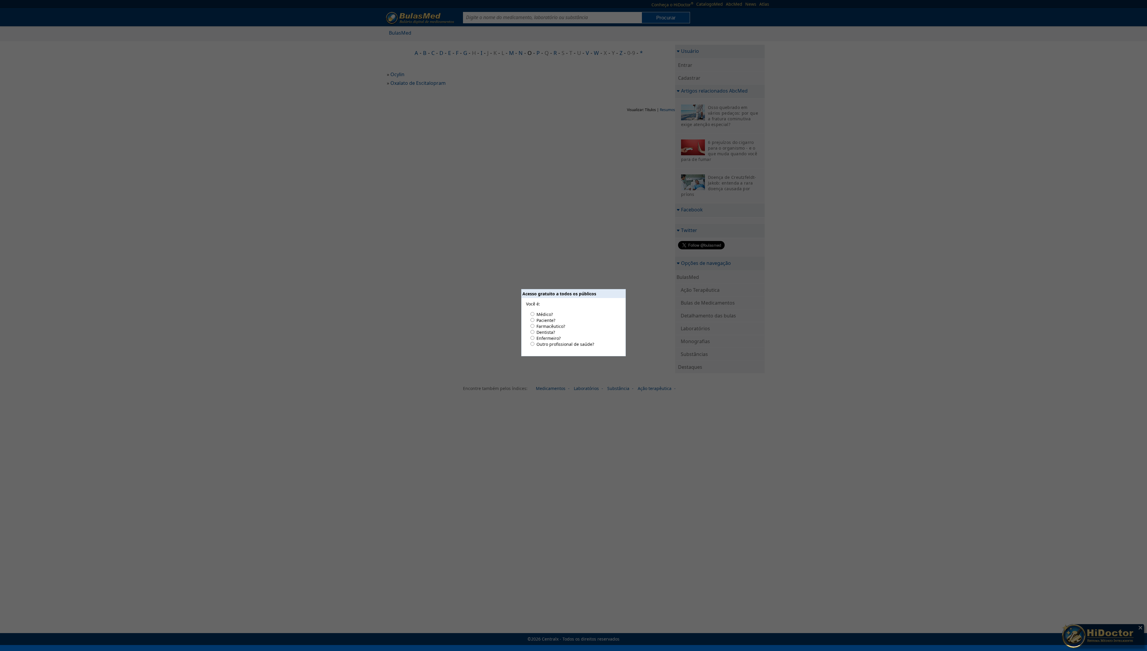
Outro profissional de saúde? (565, 344)
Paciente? (545, 320)
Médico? (544, 314)
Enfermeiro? (548, 338)
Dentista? (545, 332)
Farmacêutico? (550, 326)
